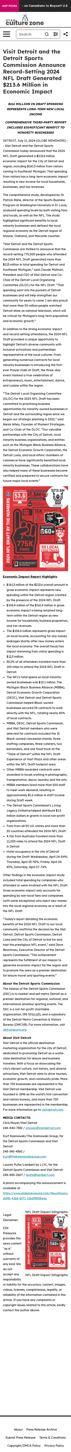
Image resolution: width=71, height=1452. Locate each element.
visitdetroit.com (52, 1109)
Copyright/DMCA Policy (24, 1445)
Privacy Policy (54, 1445)
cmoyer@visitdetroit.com (43, 1128)
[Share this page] (65, 34)
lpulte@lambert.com (40, 1175)
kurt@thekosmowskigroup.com (24, 1156)
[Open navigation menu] (6, 34)
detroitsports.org (14, 1030)
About (18, 1429)
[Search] (46, 34)
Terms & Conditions (52, 1437)
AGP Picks (9, 6)
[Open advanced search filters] (55, 34)
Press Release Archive (41, 1429)
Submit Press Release (20, 1437)
